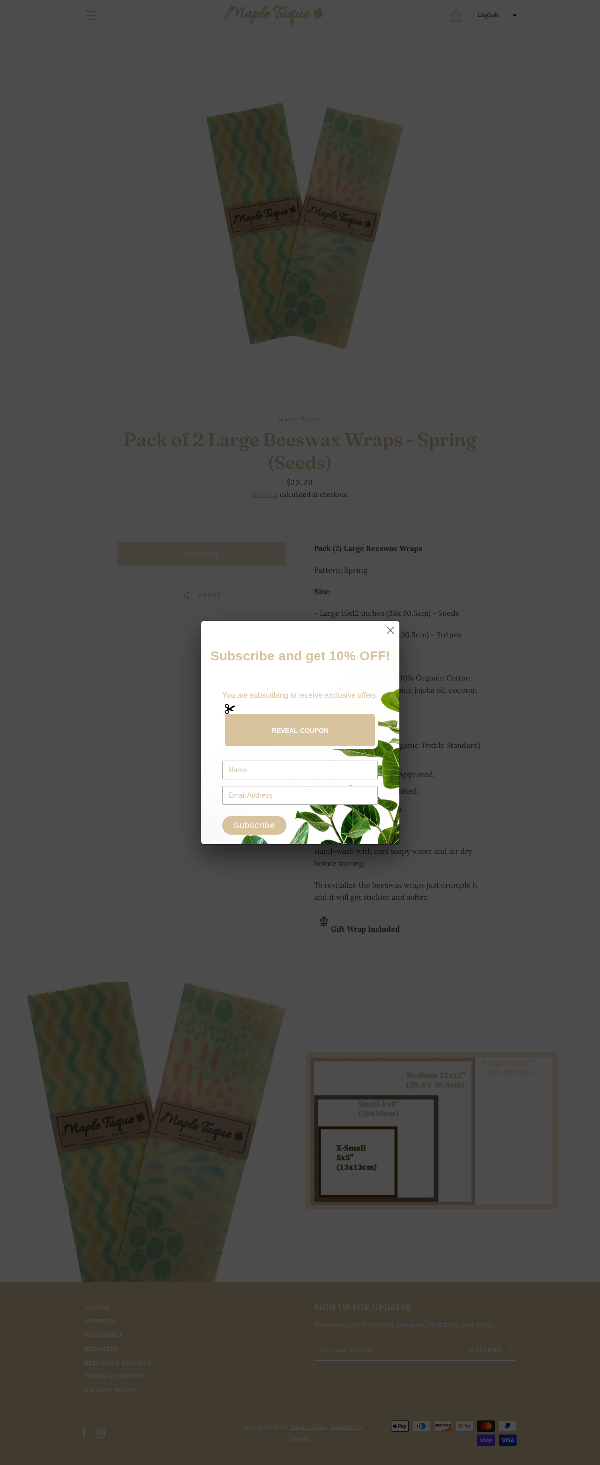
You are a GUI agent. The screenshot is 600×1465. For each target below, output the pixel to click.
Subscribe (254, 825)
